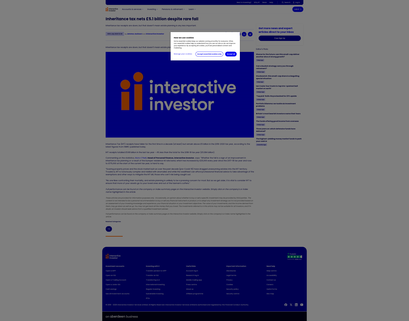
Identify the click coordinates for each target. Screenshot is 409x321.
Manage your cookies (183, 54)
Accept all (231, 54)
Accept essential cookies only (209, 54)
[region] (205, 46)
